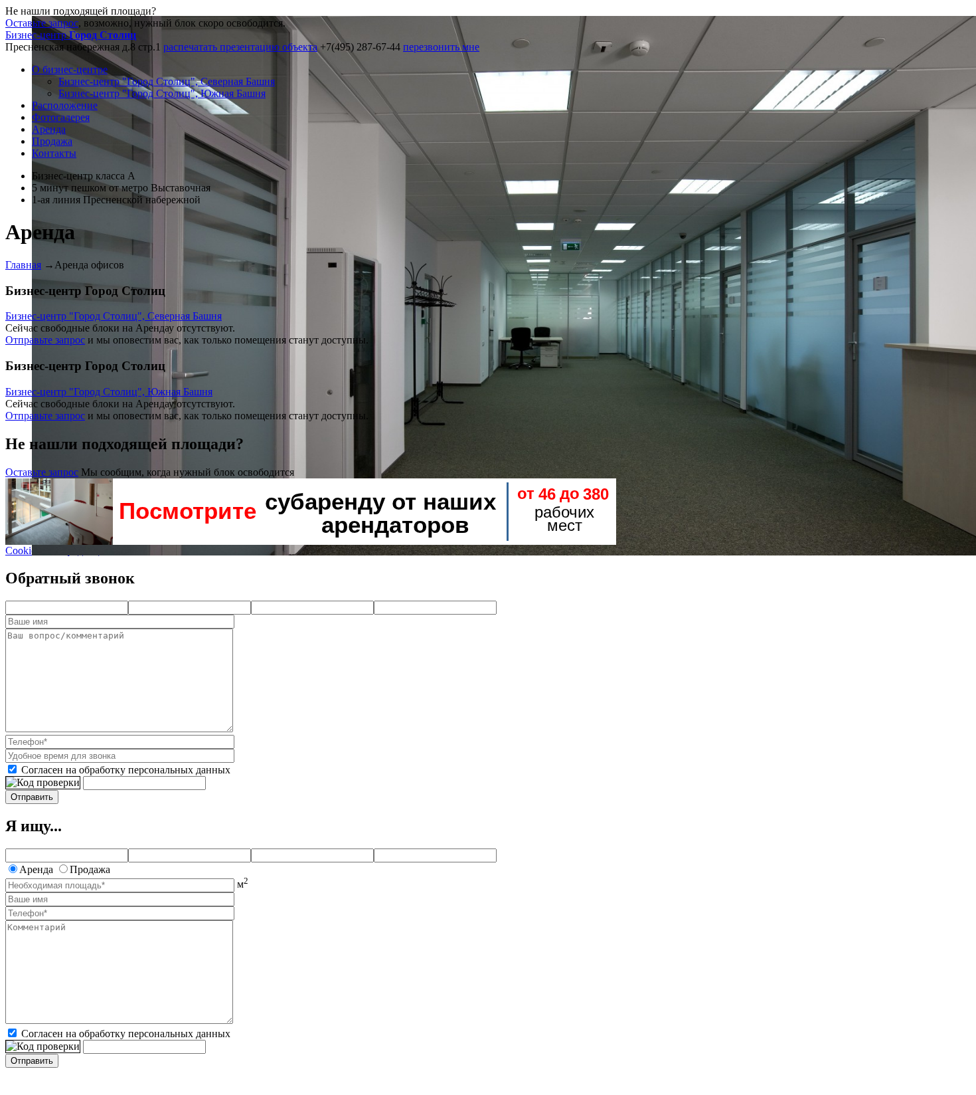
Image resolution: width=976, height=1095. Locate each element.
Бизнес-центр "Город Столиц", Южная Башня (162, 93)
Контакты (54, 153)
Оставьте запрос (41, 23)
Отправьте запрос (45, 340)
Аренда (49, 129)
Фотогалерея (61, 117)
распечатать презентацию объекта (240, 46)
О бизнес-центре (70, 69)
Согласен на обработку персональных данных (125, 769)
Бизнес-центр (70, 35)
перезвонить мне (441, 46)
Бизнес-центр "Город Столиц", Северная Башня (166, 81)
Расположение (65, 105)
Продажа (52, 141)
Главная (23, 264)
